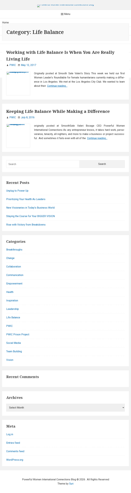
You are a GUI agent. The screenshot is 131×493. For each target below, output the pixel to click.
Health (9, 292)
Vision (9, 359)
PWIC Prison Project (17, 334)
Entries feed (13, 442)
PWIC (9, 325)
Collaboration (13, 266)
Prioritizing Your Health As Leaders (25, 199)
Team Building (14, 351)
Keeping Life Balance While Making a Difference (58, 111)
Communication (14, 275)
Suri (71, 483)
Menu (66, 14)
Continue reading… (57, 85)
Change (10, 258)
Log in (9, 434)
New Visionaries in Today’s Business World (30, 207)
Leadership (12, 309)
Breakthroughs (14, 249)
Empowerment (14, 283)
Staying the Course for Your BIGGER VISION (30, 216)
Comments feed (15, 451)
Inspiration (12, 300)
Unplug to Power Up (17, 190)
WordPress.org (14, 459)
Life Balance (13, 317)
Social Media (13, 342)
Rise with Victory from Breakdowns (26, 224)
